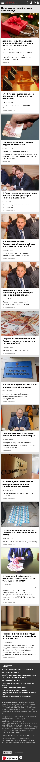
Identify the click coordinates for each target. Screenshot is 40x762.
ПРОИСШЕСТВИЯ (9, 110)
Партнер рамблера (18, 752)
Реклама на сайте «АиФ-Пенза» (15, 678)
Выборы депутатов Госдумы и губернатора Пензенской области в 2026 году (19, 692)
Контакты (21, 688)
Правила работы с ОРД (11, 680)
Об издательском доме (11, 670)
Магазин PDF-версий (10, 672)
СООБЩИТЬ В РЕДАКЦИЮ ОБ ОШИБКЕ (16, 697)
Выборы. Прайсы (9, 688)
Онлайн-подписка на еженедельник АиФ (19, 675)
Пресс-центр (28, 670)
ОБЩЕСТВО (7, 62)
